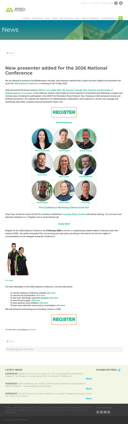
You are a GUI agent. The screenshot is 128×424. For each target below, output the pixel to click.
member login (106, 3)
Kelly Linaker (64, 177)
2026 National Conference (26, 83)
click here (51, 293)
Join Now (37, 18)
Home (26, 18)
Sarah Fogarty (64, 151)
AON (77, 18)
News (55, 18)
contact (95, 3)
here (25, 217)
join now (41, 408)
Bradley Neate (42, 202)
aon (88, 408)
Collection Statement (75, 410)
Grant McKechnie (85, 177)
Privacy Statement (53, 410)
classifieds (10, 410)
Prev (11, 53)
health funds (76, 408)
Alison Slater (64, 202)
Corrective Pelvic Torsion (74, 214)
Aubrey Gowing (86, 151)
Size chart (9, 280)
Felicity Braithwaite (42, 151)
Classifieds (107, 18)
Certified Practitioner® (30, 410)
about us (85, 3)
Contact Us (10, 413)
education (62, 408)
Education (65, 18)
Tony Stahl (86, 202)
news (51, 408)
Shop (47, 18)
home (7, 408)
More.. (89, 378)
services (30, 408)
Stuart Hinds (42, 175)
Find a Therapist (90, 18)
